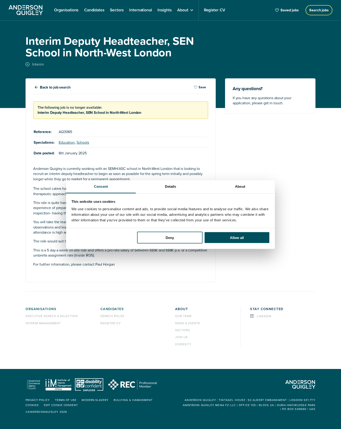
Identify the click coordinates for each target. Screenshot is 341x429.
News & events (187, 323)
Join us (181, 337)
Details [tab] (170, 186)
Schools (83, 142)
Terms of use (66, 400)
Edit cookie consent (61, 405)
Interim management (43, 323)
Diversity (183, 344)
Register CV (110, 323)
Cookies (32, 405)
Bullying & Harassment (133, 400)
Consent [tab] (101, 186)
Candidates (112, 309)
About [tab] (240, 186)
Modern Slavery (95, 400)
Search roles (112, 316)
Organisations (41, 309)
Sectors (182, 330)
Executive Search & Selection (52, 316)
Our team (183, 316)
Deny (170, 238)
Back (55, 87)
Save (202, 87)
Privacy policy (38, 400)
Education (67, 142)
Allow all (237, 238)
